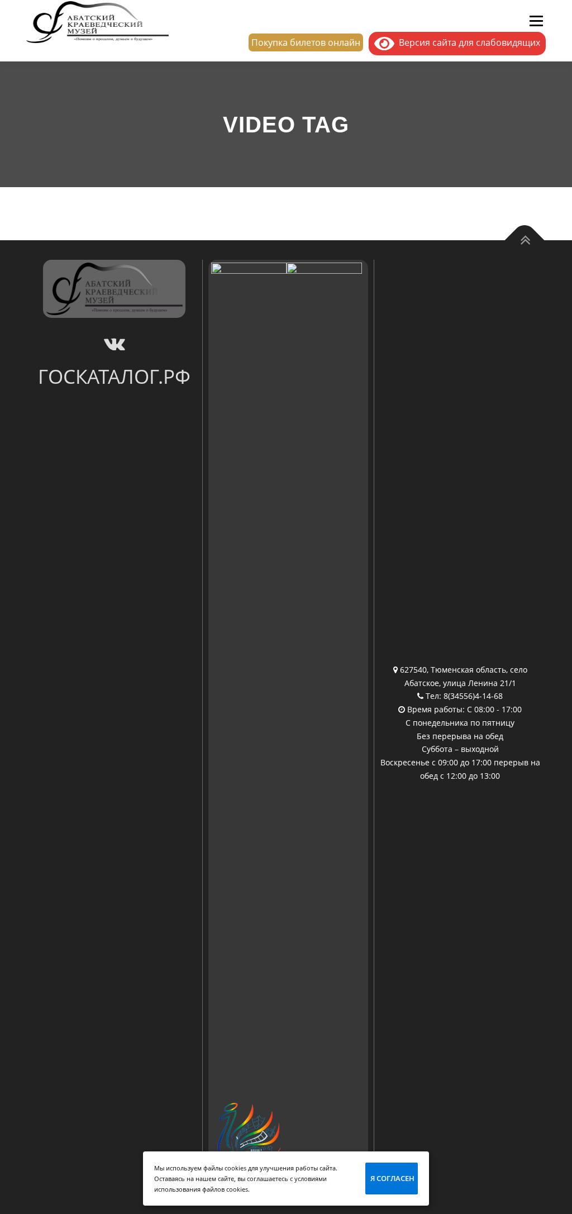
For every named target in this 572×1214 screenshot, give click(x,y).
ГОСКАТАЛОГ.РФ (114, 376)
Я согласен (392, 1178)
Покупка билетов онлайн (305, 42)
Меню (536, 21)
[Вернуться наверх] (525, 240)
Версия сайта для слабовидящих (467, 42)
